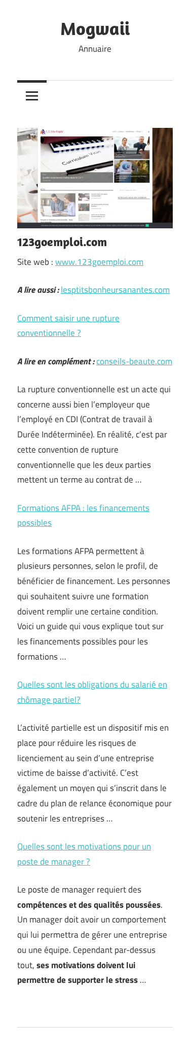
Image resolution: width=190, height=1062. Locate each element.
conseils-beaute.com (134, 361)
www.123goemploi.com (99, 261)
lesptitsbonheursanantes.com (115, 289)
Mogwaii (95, 28)
